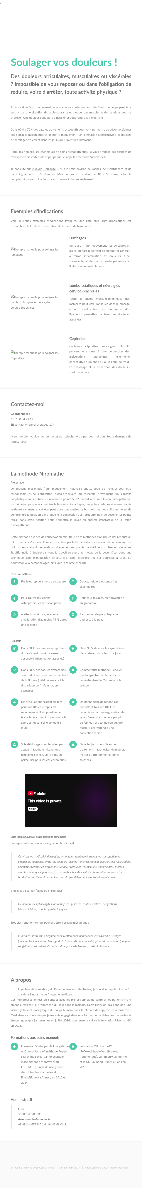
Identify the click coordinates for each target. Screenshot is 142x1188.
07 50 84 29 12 (22, 419)
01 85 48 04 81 (58, 1124)
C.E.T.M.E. (27, 1067)
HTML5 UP (74, 1168)
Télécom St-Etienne (78, 989)
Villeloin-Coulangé (44, 168)
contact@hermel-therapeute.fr (34, 424)
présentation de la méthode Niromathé (66, 226)
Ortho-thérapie (54, 1056)
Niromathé (102, 1046)
